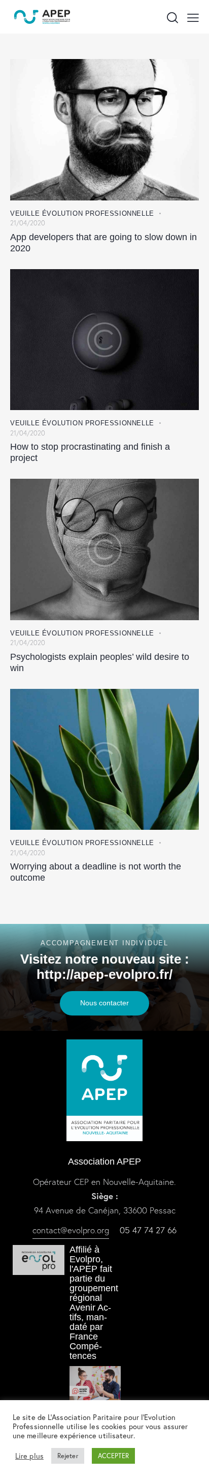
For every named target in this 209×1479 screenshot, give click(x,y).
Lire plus (29, 1456)
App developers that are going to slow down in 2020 (103, 242)
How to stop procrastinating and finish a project (90, 452)
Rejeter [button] (67, 1456)
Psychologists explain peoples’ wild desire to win (99, 662)
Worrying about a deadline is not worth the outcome (95, 872)
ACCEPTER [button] (113, 1456)
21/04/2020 (27, 223)
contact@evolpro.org (70, 1230)
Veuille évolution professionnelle (82, 213)
